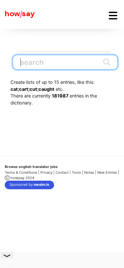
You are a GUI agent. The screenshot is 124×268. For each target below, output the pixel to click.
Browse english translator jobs (31, 166)
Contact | (63, 172)
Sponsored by (29, 184)
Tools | (77, 172)
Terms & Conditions (21, 172)
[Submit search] (107, 62)
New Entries (107, 172)
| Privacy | (46, 172)
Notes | (90, 172)
